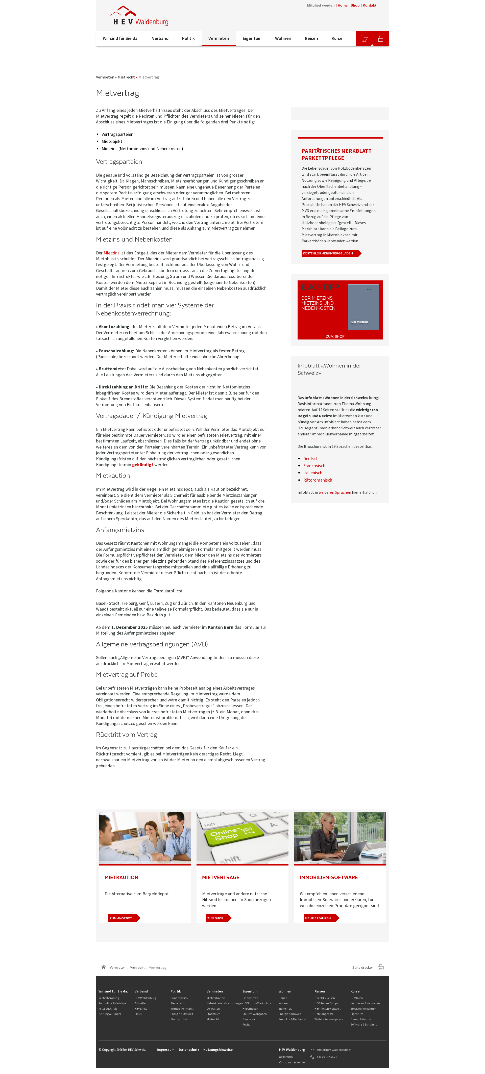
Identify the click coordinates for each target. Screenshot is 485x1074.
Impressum (166, 1049)
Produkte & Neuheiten (293, 1019)
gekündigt (142, 464)
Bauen (283, 998)
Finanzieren (250, 998)
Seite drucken (363, 967)
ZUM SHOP (335, 336)
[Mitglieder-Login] (380, 38)
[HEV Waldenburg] (164, 16)
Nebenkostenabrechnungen (225, 1003)
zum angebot (121, 918)
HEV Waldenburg (145, 998)
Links (138, 1014)
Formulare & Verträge (112, 1003)
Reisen (311, 38)
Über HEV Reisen (324, 998)
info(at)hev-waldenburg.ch (334, 1050)
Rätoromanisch (317, 480)
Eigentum (252, 38)
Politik (188, 38)
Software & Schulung (364, 1024)
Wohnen (283, 38)
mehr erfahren (318, 918)
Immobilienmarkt (182, 1008)
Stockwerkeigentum (364, 1008)
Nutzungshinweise (218, 1049)
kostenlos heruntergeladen (328, 253)
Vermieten (218, 38)
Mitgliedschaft (108, 1008)
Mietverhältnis (216, 998)
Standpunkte (179, 1019)
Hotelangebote (323, 1014)
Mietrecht (126, 77)
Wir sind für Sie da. (120, 38)
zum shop (215, 918)
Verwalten (213, 1008)
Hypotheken (250, 1008)
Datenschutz (189, 1049)
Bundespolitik (179, 998)
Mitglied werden (321, 5)
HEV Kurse (357, 998)
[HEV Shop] (364, 38)
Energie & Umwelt (182, 1014)
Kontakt (369, 5)
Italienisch (312, 473)
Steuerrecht (178, 1003)
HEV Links (141, 1008)
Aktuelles (141, 1003)
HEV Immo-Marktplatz (257, 1003)
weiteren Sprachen (335, 492)
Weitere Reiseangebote (328, 1019)
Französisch (314, 465)
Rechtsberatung (109, 998)
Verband (160, 38)
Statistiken (214, 1014)
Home (343, 5)
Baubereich (250, 1019)
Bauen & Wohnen (362, 1019)
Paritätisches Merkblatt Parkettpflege (337, 154)
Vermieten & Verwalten (365, 1003)
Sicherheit (285, 1008)
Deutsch (311, 458)
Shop (355, 5)
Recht (246, 1024)
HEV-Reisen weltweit (327, 1008)
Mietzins (111, 253)
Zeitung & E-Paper (110, 1014)
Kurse (337, 38)
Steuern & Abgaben (255, 1014)
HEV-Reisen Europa (326, 1003)
